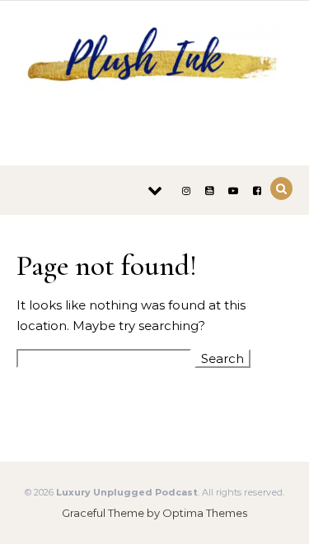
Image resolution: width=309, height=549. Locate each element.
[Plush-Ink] (154, 77)
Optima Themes (204, 512)
